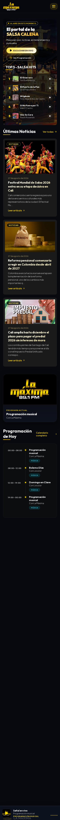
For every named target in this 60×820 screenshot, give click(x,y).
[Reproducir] (6, 813)
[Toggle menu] (54, 6)
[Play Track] (50, 79)
